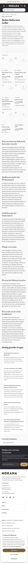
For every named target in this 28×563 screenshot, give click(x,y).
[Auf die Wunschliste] (10, 59)
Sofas (7, 14)
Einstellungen (14, 558)
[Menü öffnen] (4, 6)
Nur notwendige (14, 554)
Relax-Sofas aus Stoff (8, 442)
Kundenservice (5, 509)
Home (3, 14)
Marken (3, 505)
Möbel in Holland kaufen (7, 525)
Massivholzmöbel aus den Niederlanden (11, 528)
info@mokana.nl (6, 485)
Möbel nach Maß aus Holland (8, 531)
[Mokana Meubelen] (14, 5)
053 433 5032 (5, 483)
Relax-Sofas (13, 14)
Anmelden (24, 464)
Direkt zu (4, 502)
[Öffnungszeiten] (25, 1)
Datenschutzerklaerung (15, 546)
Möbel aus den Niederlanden (8, 523)
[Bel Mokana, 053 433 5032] (24, 1)
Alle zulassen (14, 550)
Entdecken (4, 513)
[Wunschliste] (21, 6)
